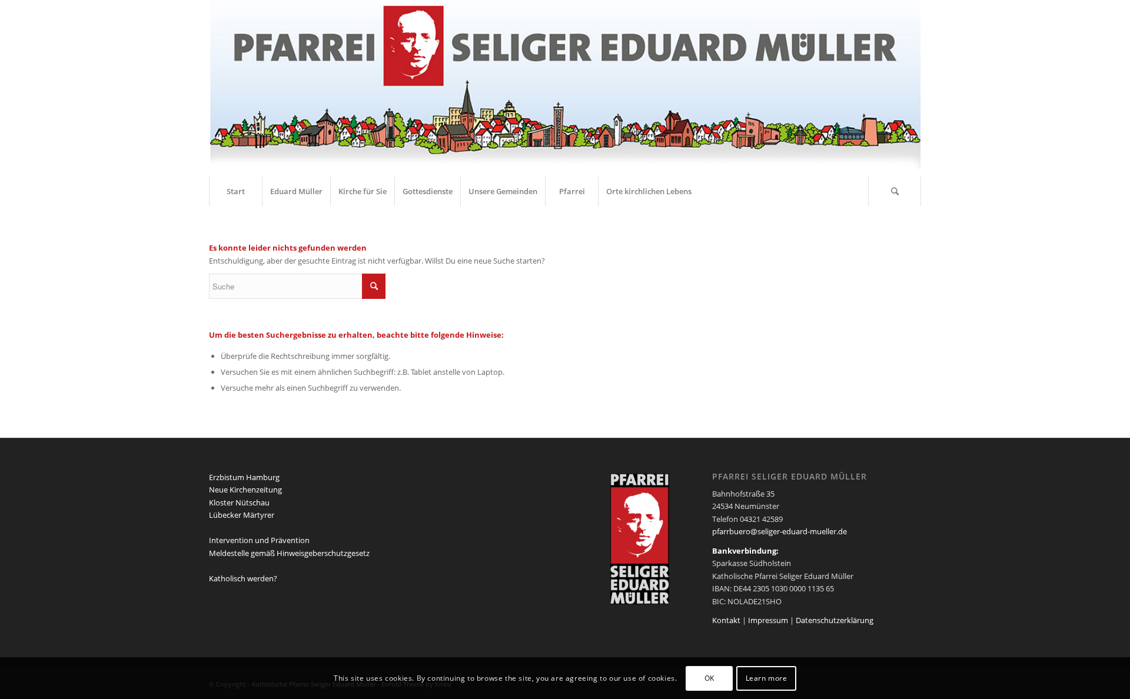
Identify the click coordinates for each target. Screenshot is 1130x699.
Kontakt (726, 620)
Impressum (768, 620)
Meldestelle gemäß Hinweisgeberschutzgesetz (289, 553)
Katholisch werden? (243, 578)
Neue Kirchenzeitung (245, 489)
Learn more (766, 678)
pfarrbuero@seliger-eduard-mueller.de (779, 531)
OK (709, 678)
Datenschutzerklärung (834, 620)
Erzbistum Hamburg (244, 477)
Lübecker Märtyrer (241, 515)
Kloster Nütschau (239, 502)
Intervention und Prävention (259, 540)
